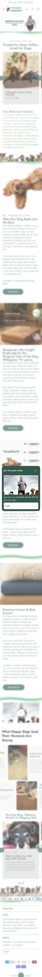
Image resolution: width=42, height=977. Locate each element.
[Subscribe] (35, 505)
